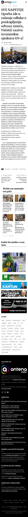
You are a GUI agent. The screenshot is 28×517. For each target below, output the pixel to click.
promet (12, 336)
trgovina (22, 341)
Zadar (10, 500)
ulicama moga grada (6, 344)
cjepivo (10, 323)
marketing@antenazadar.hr (9, 491)
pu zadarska (4, 339)
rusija (10, 339)
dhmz (14, 323)
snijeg (23, 339)
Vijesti (20, 500)
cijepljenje (4, 323)
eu (18, 323)
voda (14, 344)
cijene (23, 320)
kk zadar (17, 328)
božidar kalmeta (16, 320)
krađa (22, 331)
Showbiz (16, 502)
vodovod (20, 344)
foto (22, 323)
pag (3, 336)
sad (19, 339)
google (3, 325)
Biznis (5, 502)
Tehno (22, 502)
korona (3, 331)
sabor (15, 339)
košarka (17, 331)
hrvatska (10, 328)
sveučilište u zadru (13, 341)
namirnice (9, 333)
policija (7, 336)
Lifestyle (11, 502)
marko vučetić (22, 169)
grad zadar (18, 325)
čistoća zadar (7, 169)
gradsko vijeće (15, 169)
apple (3, 320)
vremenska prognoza (7, 347)
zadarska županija (6, 349)
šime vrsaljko (5, 352)
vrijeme (15, 347)
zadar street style (16, 349)
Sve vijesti (4, 500)
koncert (22, 328)
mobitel (3, 333)
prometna (18, 336)
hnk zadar (4, 328)
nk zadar (16, 333)
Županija (15, 500)
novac (21, 333)
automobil (8, 320)
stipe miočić (4, 341)
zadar (20, 347)
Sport (24, 500)
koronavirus (10, 331)
